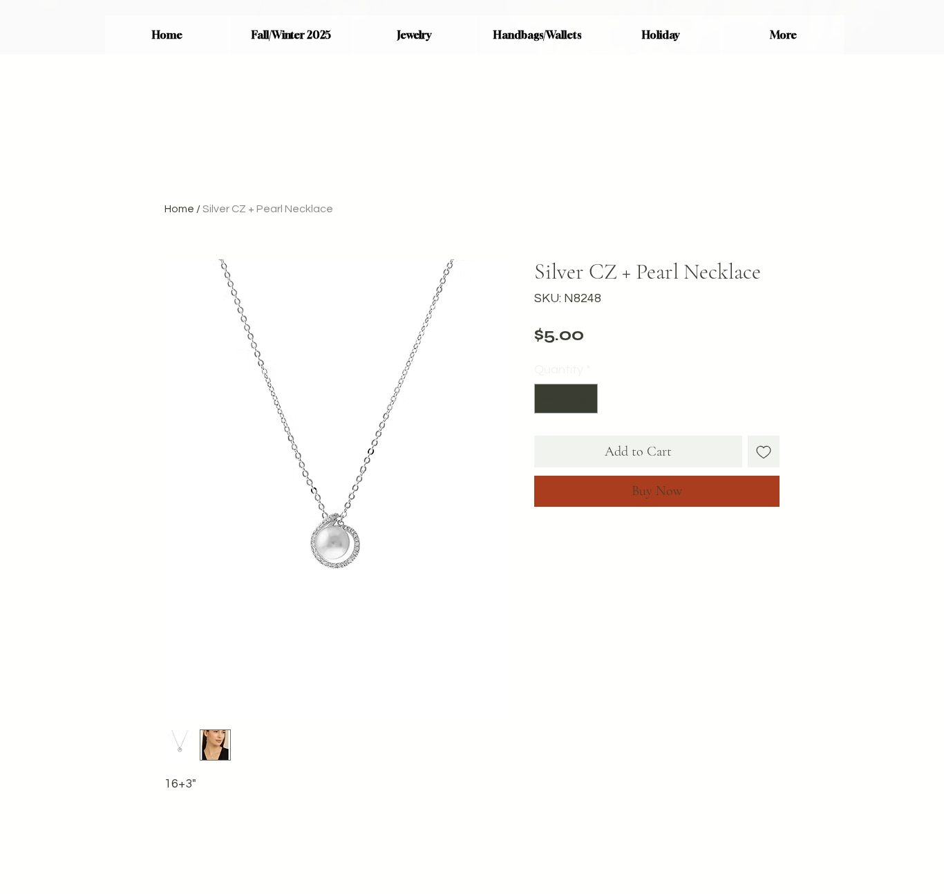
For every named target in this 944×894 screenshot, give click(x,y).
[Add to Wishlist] (764, 451)
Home (179, 208)
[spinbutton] (566, 398)
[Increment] (585, 398)
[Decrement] (547, 398)
